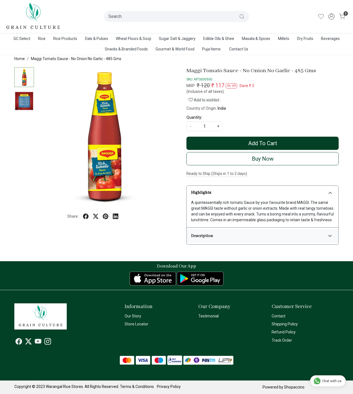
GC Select (22, 38)
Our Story (133, 316)
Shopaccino (294, 387)
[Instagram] (47, 342)
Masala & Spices (256, 38)
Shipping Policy (285, 324)
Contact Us (238, 49)
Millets (283, 38)
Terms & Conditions (137, 386)
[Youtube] (38, 342)
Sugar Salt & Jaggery (177, 38)
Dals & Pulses (96, 38)
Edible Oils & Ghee (218, 38)
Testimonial (208, 316)
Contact (278, 316)
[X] (28, 342)
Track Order (282, 340)
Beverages (330, 38)
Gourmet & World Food (175, 49)
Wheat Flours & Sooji (133, 38)
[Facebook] (18, 342)
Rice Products (65, 38)
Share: (73, 216)
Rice (42, 38)
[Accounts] (331, 17)
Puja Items (211, 49)
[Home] (33, 16)
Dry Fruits (305, 38)
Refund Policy (284, 332)
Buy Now (263, 158)
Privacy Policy (169, 386)
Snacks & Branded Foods (126, 49)
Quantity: (194, 117)
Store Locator (136, 324)
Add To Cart (262, 143)
